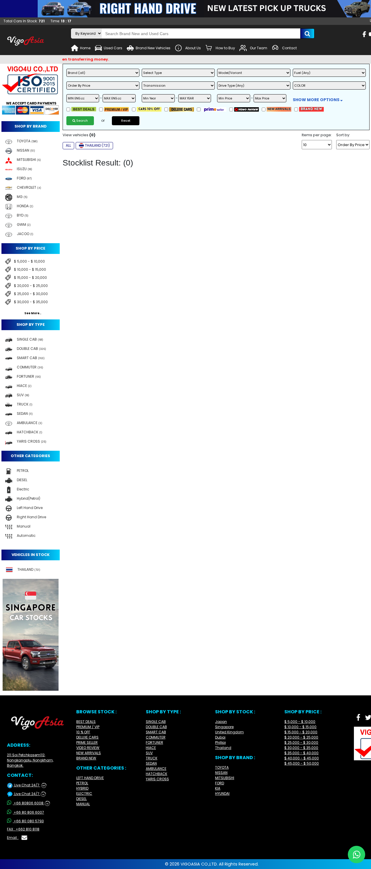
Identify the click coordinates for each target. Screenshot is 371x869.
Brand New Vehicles (153, 48)
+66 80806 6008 (31, 803)
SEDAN (151, 763)
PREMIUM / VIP (87, 726)
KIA (217, 788)
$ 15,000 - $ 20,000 (30, 277)
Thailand (223, 747)
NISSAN (221, 772)
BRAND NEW (86, 758)
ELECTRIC (84, 793)
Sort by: (343, 135)
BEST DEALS (86, 721)
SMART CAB (156, 732)
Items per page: (317, 135)
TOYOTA (222, 767)
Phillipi (220, 742)
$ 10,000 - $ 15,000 (30, 269)
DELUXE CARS (87, 737)
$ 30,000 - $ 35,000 (31, 301)
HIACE (151, 747)
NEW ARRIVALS (88, 752)
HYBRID (82, 788)
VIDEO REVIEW (87, 747)
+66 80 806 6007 (29, 812)
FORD (219, 783)
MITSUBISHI (224, 777)
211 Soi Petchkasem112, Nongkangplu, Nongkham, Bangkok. (30, 760)
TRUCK (151, 758)
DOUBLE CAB (156, 726)
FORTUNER (154, 742)
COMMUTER (156, 737)
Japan (221, 721)
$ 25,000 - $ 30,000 (31, 293)
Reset (125, 120)
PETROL (82, 783)
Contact (289, 48)
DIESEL (81, 798)
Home (85, 48)
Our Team (258, 48)
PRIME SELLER (87, 742)
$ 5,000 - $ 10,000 (29, 261)
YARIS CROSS (157, 779)
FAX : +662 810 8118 (23, 829)
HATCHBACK (156, 773)
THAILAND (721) (97, 145)
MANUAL (83, 803)
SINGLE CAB (156, 721)
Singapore (224, 726)
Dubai (220, 737)
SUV (149, 752)
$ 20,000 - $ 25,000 (31, 285)
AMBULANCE (156, 768)
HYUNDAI (222, 793)
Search (81, 120)
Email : (13, 837)
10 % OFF (83, 732)
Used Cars (113, 48)
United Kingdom (229, 732)
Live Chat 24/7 (29, 785)
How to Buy (225, 48)
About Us (193, 48)
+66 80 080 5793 (29, 821)
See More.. (32, 313)
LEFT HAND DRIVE (90, 777)
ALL (68, 145)
